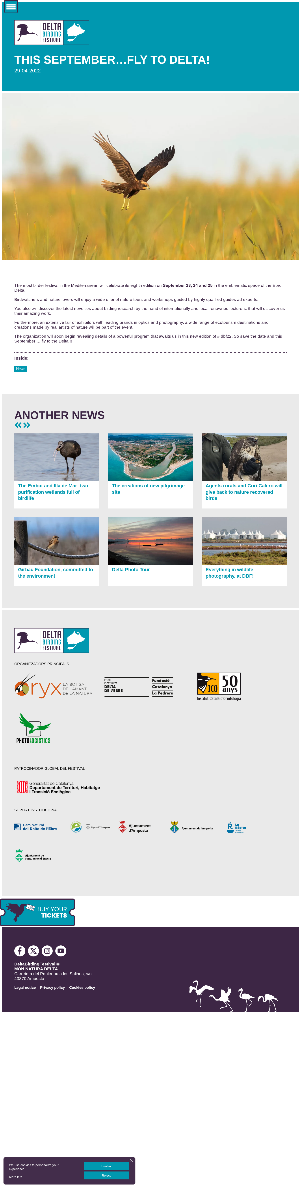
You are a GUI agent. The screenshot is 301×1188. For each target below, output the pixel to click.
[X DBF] (34, 955)
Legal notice (25, 987)
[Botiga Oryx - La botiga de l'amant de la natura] (53, 687)
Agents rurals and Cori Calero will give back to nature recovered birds (244, 492)
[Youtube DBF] (61, 955)
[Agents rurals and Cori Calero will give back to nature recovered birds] (244, 480)
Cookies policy (82, 987)
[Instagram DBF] (47, 955)
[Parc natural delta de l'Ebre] (38, 827)
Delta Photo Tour (131, 569)
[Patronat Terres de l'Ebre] (90, 827)
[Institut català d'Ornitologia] (233, 686)
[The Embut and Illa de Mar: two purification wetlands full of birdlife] (56, 480)
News (20, 369)
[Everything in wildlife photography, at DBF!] (244, 564)
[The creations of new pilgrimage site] (150, 480)
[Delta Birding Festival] (51, 651)
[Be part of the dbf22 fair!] (26, 425)
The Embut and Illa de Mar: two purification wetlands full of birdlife (53, 492)
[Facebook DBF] (21, 955)
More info (15, 1177)
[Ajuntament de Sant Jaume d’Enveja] (38, 856)
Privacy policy (52, 987)
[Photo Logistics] (53, 728)
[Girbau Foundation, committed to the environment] (56, 564)
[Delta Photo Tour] (150, 564)
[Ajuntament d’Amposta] (142, 827)
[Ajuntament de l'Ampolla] (194, 827)
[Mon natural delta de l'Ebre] (143, 686)
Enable (106, 1166)
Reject (106, 1175)
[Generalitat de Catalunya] (59, 787)
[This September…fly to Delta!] (51, 43)
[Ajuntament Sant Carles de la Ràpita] (246, 827)
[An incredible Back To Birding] (18, 425)
